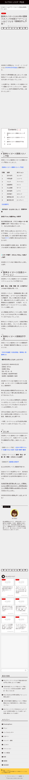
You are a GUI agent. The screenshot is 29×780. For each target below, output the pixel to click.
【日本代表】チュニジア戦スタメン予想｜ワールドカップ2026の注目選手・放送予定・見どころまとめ (14, 688)
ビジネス (6, 744)
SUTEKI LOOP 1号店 (14, 2)
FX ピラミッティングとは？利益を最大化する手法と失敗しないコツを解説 (15, 681)
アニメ (5, 728)
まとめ (9, 144)
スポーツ (3, 13)
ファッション (7, 748)
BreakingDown (7, 724)
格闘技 (5, 761)
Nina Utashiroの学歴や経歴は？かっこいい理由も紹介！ (15, 696)
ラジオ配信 (6, 752)
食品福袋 (6, 765)
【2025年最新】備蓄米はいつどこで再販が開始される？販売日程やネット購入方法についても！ (15, 703)
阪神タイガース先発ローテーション (16, 138)
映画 (4, 756)
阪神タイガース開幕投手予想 (15, 141)
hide (19, 129)
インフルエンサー (8, 732)
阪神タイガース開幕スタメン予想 (16, 134)
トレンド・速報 (7, 740)
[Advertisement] (14, 47)
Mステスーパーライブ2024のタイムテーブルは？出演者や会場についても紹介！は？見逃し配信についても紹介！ (15, 711)
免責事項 (20, 776)
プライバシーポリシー (11, 776)
